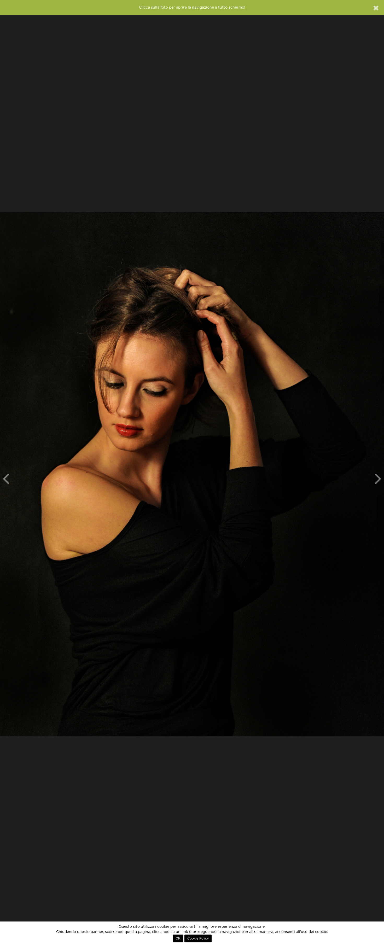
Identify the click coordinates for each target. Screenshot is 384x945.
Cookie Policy (198, 938)
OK (178, 938)
